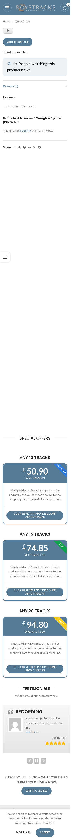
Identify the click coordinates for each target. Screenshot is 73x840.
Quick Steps (22, 21)
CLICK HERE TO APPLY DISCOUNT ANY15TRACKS (35, 592)
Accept (45, 832)
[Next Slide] (43, 761)
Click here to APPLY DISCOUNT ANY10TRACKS (35, 515)
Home (7, 21)
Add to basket (17, 42)
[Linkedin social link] (29, 147)
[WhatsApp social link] (34, 147)
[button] (32, 732)
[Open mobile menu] (7, 7)
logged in (25, 130)
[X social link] (19, 147)
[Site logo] (36, 7)
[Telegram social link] (39, 147)
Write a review (36, 790)
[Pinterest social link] (24, 147)
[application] (8, 31)
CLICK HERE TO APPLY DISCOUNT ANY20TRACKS (35, 668)
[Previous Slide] (30, 761)
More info (24, 832)
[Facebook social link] (14, 147)
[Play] (8, 32)
